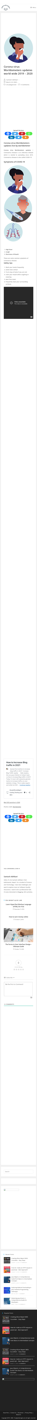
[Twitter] (15, 133)
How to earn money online (18, 917)
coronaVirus (10, 868)
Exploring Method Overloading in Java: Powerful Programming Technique (21, 1289)
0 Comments (25, 85)
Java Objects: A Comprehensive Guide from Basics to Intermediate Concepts (21, 1279)
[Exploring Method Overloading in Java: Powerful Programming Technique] (7, 1290)
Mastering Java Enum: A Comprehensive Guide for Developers (19, 1300)
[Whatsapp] (29, 133)
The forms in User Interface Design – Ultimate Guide (18, 945)
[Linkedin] (11, 137)
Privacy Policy (28, 1412)
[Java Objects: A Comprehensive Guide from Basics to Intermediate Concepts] (7, 1279)
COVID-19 (17, 868)
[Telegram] (18, 137)
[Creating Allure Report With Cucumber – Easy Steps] (7, 1260)
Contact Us (13, 1412)
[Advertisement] (18, 25)
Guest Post (6, 1412)
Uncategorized (11, 85)
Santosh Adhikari (12, 80)
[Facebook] (8, 133)
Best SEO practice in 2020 (12, 802)
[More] (25, 137)
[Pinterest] (22, 133)
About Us (18, 1414)
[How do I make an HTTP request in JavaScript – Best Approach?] (7, 1269)
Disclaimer (21, 1412)
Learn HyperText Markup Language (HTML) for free (18, 905)
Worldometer (17, 807)
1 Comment (22, 1293)
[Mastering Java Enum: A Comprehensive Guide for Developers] (7, 1301)
